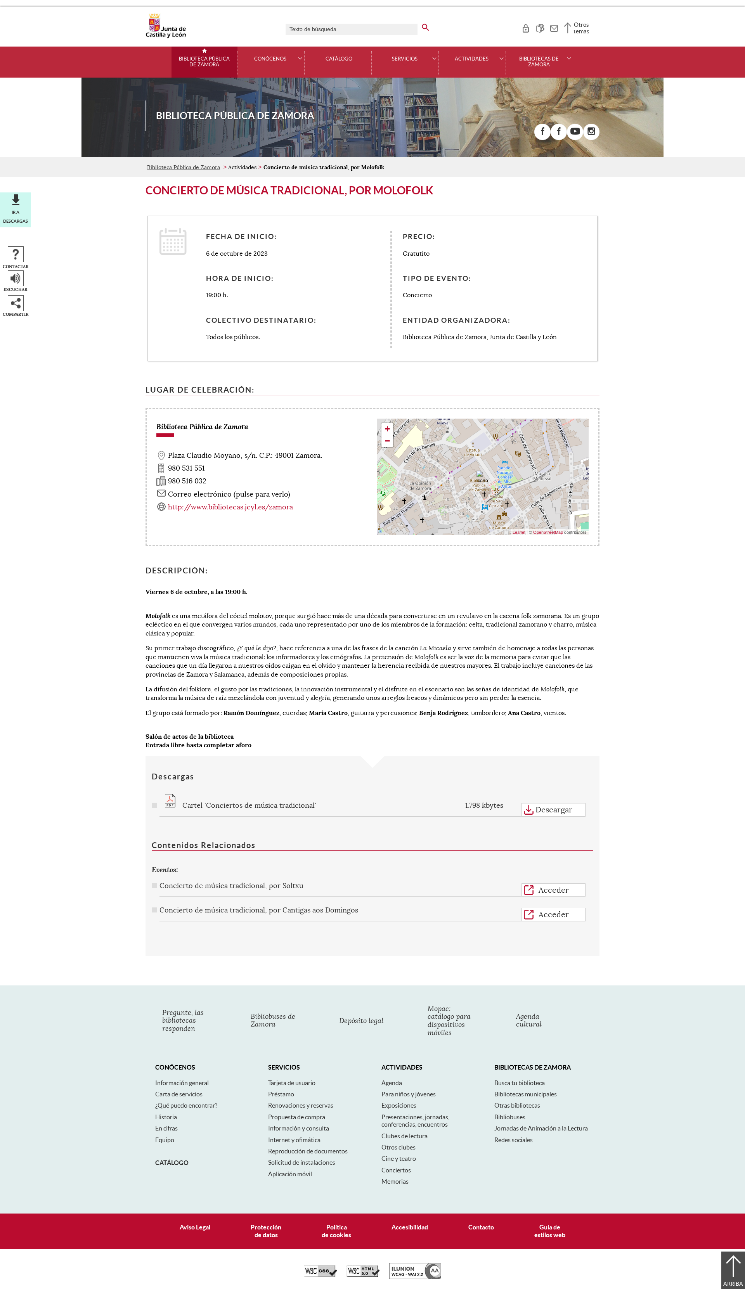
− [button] (387, 441)
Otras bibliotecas (517, 1105)
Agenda (391, 1082)
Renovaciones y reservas (300, 1105)
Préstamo (281, 1094)
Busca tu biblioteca (519, 1082)
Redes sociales (513, 1139)
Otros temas (581, 28)
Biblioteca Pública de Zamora (204, 62)
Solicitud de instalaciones (301, 1162)
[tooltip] (525, 27)
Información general (182, 1082)
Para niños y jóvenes (408, 1094)
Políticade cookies (336, 1231)
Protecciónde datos (266, 1231)
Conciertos (396, 1170)
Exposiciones (398, 1105)
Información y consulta (298, 1128)
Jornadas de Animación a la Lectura (541, 1128)
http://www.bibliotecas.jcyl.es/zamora (230, 507)
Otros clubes (398, 1147)
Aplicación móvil (290, 1173)
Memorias (395, 1181)
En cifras (166, 1128)
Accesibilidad (410, 1227)
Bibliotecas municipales (525, 1094)
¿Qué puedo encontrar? (186, 1105)
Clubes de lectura (404, 1135)
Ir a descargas (15, 216)
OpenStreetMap (548, 532)
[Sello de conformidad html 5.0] (363, 1275)
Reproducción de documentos (308, 1151)
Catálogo (339, 59)
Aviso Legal (195, 1227)
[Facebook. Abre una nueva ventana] (542, 132)
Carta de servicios (179, 1094)
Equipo (164, 1139)
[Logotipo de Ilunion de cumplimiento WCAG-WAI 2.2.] (415, 1277)
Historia (166, 1116)
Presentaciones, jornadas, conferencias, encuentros (415, 1120)
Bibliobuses (509, 1116)
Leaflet (519, 532)
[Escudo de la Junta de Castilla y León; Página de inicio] (166, 36)
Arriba (733, 1284)
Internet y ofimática (294, 1139)
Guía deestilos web (549, 1231)
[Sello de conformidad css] (320, 1275)
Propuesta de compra (296, 1116)
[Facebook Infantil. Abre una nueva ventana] (559, 132)
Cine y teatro (398, 1158)
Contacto (481, 1227)
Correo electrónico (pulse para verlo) (229, 494)
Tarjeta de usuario (291, 1082)
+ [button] (387, 429)
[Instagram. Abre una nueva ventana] (591, 132)
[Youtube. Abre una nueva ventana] (575, 132)
